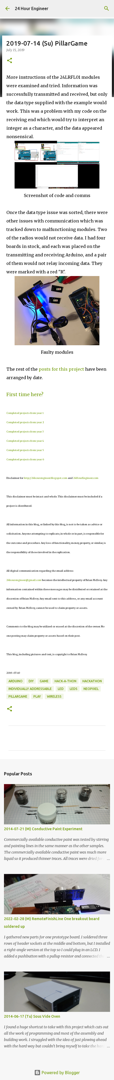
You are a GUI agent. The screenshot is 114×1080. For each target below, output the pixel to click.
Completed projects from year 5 (25, 450)
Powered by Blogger (60, 1072)
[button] (9, 60)
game (44, 681)
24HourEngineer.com (85, 477)
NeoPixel (91, 688)
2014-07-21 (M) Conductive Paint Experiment (43, 829)
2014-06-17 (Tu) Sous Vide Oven (32, 1016)
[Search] (106, 8)
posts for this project (61, 369)
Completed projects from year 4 (25, 440)
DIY (31, 681)
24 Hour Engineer (31, 8)
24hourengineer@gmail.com (23, 580)
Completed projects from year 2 (25, 422)
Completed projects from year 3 (24, 431)
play (37, 696)
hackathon (92, 681)
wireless (54, 696)
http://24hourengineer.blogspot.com (45, 477)
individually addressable (30, 688)
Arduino (15, 681)
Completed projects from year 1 (24, 413)
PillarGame (17, 696)
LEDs (73, 688)
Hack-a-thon (65, 681)
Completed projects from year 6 (25, 459)
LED (61, 688)
